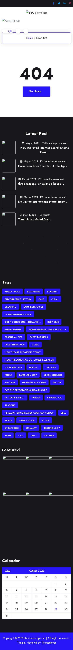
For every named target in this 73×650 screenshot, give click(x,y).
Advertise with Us (53, 243)
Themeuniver (48, 643)
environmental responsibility (47, 329)
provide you (54, 397)
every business (39, 337)
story (45, 420)
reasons (10, 405)
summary (31, 428)
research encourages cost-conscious (29, 412)
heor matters (13, 367)
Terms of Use (21, 249)
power (36, 397)
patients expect (15, 397)
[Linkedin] (64, 3)
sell (63, 412)
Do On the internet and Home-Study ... (43, 202)
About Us (35, 237)
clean (55, 299)
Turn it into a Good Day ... (34, 219)
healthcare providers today (23, 352)
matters (10, 382)
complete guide (33, 306)
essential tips (13, 337)
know (8, 375)
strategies (12, 428)
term (8, 435)
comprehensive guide (18, 314)
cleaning (10, 306)
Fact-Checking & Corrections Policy (34, 262)
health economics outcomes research (29, 359)
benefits (52, 291)
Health (46, 215)
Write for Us (32, 243)
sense (8, 420)
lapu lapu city (28, 375)
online (57, 382)
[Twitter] (59, 3)
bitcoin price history (18, 299)
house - (33, 367)
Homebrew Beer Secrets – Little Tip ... (43, 166)
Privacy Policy (13, 243)
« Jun (7, 570)
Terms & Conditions (44, 249)
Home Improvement (56, 143)
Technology (52, 428)
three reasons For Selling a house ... (41, 184)
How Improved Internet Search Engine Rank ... (44, 150)
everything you (15, 344)
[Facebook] (53, 3)
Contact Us (18, 237)
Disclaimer (51, 237)
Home (29, 38)
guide (35, 344)
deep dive (53, 322)
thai (20, 435)
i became (50, 367)
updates (49, 435)
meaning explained (34, 382)
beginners (33, 291)
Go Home (35, 91)
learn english (53, 375)
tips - (34, 435)
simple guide (27, 420)
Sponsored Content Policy (36, 269)
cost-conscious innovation (22, 322)
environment (13, 329)
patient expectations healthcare (26, 390)
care (41, 299)
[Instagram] (70, 3)
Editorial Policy (34, 256)
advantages (12, 291)
